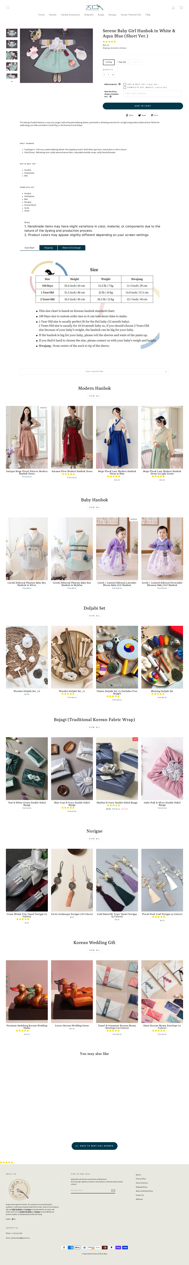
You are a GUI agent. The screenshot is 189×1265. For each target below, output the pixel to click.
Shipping (106, 48)
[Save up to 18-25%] (119, 84)
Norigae (112, 15)
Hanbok (53, 15)
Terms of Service (142, 1183)
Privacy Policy (141, 1179)
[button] (109, 42)
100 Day (109, 62)
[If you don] (110, 96)
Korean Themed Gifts (131, 15)
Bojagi (101, 15)
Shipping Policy (141, 1187)
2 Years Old (135, 62)
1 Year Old (122, 62)
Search (138, 1175)
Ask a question (94, 371)
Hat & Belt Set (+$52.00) (142, 84)
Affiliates (139, 1199)
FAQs (147, 15)
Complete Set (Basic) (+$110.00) (147, 87)
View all (94, 396)
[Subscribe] (113, 1190)
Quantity (108, 69)
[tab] (29, 248)
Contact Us (140, 1195)
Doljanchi (88, 15)
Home (41, 15)
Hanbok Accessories (70, 15)
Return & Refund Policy (144, 1191)
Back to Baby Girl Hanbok (97, 1146)
